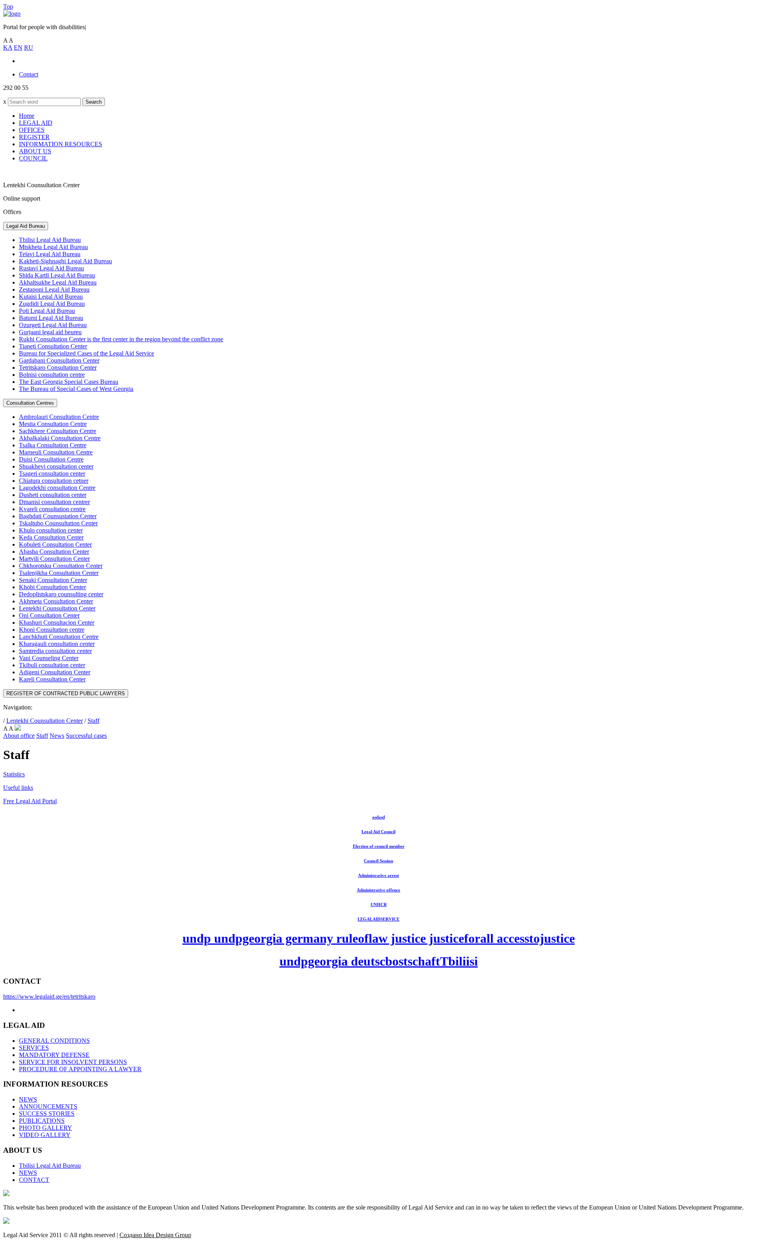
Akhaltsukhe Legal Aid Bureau (58, 282)
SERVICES (34, 1047)
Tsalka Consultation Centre (52, 445)
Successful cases (86, 735)
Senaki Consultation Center (53, 580)
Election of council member (379, 846)
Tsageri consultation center (52, 473)
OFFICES (32, 130)
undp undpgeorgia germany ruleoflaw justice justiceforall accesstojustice (379, 938)
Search (94, 102)
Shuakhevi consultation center (56, 466)
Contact (28, 74)
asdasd (378, 817)
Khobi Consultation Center (52, 587)
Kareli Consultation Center (52, 679)
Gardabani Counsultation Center (59, 360)
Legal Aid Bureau (25, 226)
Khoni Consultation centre (51, 629)
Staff (93, 720)
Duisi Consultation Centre (51, 459)
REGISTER (34, 137)
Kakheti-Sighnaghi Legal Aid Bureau (65, 261)
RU (28, 47)
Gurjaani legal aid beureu (50, 332)
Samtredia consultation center (55, 651)
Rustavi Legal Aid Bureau (51, 268)
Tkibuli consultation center (52, 665)
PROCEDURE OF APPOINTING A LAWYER (80, 1069)
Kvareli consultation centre (52, 509)
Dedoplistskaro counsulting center (61, 594)
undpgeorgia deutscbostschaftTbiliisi (379, 961)
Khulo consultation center (51, 530)
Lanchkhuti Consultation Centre (59, 636)
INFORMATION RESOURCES (60, 144)
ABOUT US (35, 151)
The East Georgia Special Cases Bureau (68, 381)
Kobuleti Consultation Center (55, 544)
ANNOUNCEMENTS (48, 1106)
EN (18, 47)
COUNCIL (33, 158)
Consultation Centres (30, 403)
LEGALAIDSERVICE (378, 919)
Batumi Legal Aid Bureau (51, 318)
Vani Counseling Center (48, 658)
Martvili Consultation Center (54, 558)
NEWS (28, 1099)
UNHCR (379, 904)
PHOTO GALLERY (45, 1127)
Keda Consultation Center (51, 537)
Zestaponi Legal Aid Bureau (54, 289)
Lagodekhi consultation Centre (57, 487)
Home (26, 115)
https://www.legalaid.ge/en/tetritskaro (49, 996)
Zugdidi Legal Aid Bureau (52, 303)
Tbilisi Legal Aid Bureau (50, 239)
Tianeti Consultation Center (53, 346)
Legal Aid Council (378, 831)
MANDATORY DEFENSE (54, 1054)
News (57, 735)
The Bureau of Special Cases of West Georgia (76, 388)
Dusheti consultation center (52, 494)
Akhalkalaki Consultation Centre (60, 438)
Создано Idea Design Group (155, 1235)
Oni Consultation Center (49, 615)
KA (7, 47)
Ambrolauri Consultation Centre (59, 416)
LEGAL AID (35, 122)
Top (8, 6)
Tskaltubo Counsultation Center (58, 523)
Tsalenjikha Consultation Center (59, 572)
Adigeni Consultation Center (54, 672)
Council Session (378, 860)
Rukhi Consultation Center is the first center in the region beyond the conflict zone (121, 339)
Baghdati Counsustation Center (58, 516)
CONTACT (34, 1179)
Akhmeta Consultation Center (56, 601)
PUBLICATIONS (42, 1120)
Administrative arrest (378, 875)
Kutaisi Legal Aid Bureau (51, 296)
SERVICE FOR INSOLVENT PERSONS (73, 1062)
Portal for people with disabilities (44, 27)
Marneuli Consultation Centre (56, 452)
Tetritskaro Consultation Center (58, 367)
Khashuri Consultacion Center (56, 622)
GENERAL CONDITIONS (54, 1040)
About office (19, 735)
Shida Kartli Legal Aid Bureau (57, 275)
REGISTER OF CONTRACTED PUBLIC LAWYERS (65, 693)
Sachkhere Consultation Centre (57, 431)
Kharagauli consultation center (57, 643)
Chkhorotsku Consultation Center (61, 565)
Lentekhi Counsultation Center (57, 608)
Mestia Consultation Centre (53, 424)
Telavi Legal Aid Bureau (49, 254)
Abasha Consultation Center (54, 551)
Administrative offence (378, 890)
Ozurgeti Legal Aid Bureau (53, 325)
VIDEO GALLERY (45, 1134)
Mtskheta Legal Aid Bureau (53, 247)
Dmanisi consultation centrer (54, 502)
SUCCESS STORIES (47, 1113)
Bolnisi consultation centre (52, 374)
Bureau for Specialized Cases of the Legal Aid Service (86, 353)
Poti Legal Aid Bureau (47, 310)
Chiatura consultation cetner (53, 480)
